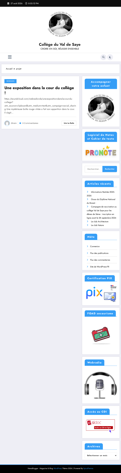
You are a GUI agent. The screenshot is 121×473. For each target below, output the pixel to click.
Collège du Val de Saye (60, 44)
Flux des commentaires (100, 259)
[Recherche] (103, 57)
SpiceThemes (88, 468)
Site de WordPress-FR (99, 266)
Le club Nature (97, 225)
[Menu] (9, 57)
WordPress (58, 468)
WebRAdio (10, 81)
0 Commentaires (30, 123)
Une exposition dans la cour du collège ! (39, 90)
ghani (14, 123)
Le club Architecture (99, 221)
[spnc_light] (110, 57)
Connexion (95, 246)
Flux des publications (99, 253)
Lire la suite (69, 123)
